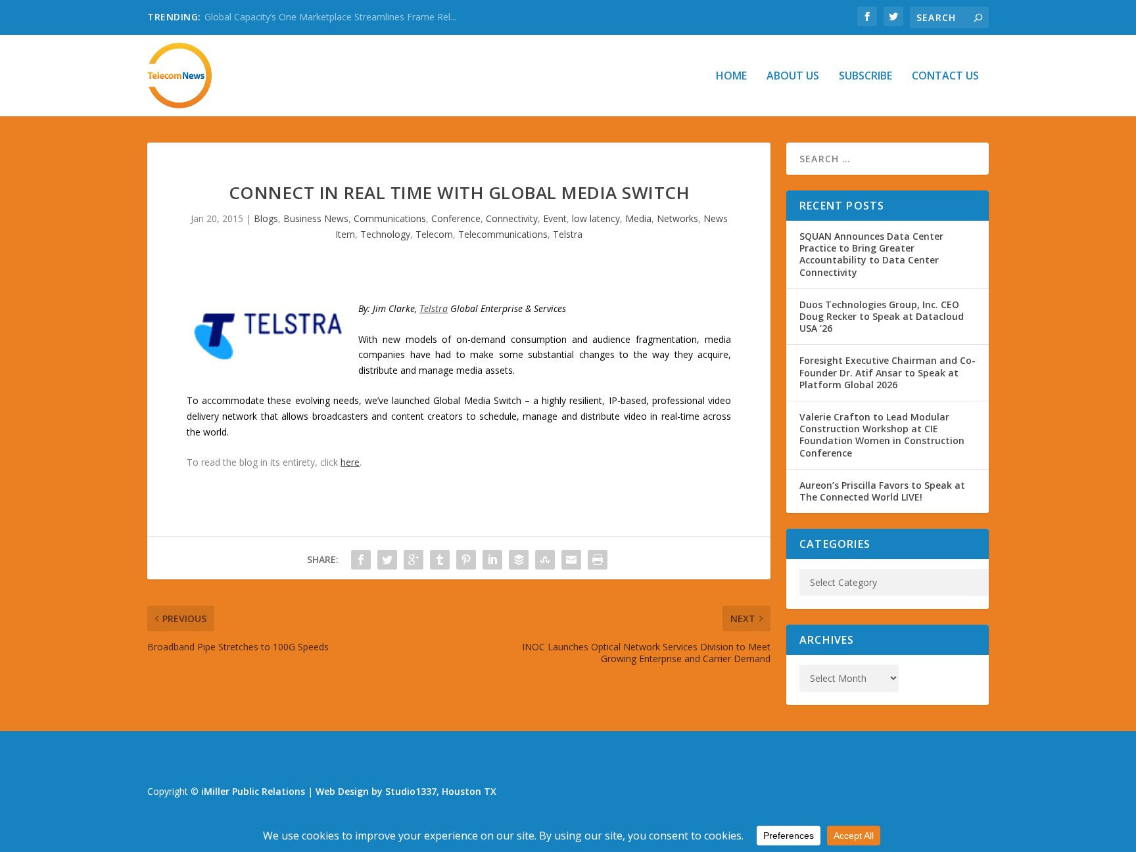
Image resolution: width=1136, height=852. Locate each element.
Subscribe (865, 76)
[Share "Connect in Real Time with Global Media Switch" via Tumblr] (440, 560)
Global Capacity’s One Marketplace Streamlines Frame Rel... (330, 17)
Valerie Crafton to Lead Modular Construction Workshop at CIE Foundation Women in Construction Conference (881, 435)
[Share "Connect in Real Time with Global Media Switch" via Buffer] (519, 560)
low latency (596, 218)
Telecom (434, 234)
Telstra (567, 234)
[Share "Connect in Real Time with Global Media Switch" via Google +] (413, 560)
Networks (677, 218)
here (350, 462)
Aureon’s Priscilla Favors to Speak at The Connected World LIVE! (882, 491)
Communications (390, 218)
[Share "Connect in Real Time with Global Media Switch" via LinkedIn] (492, 560)
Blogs (266, 218)
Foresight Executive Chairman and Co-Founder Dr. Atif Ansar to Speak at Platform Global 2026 (887, 372)
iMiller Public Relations (253, 791)
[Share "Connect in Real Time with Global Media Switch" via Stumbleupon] (545, 560)
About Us (793, 76)
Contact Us (945, 76)
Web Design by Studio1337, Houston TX (406, 791)
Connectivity (512, 218)
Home (731, 76)
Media (638, 218)
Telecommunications (503, 234)
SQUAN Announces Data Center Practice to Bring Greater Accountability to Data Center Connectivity (871, 254)
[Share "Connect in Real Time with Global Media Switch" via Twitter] (387, 560)
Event (555, 218)
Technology (385, 234)
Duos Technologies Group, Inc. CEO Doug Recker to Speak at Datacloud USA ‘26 (881, 316)
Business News (315, 218)
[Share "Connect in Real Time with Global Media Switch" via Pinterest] (466, 560)
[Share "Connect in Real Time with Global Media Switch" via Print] (597, 560)
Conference (456, 218)
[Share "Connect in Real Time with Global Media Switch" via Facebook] (361, 560)
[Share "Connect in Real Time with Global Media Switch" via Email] (571, 560)
